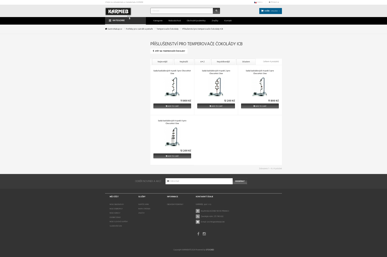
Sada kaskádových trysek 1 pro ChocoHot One (172, 72)
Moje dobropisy (116, 209)
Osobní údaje (115, 217)
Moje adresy (115, 213)
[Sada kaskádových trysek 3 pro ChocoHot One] (259, 86)
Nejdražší (184, 62)
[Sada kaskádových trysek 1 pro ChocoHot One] (172, 86)
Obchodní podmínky (175, 204)
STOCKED (210, 249)
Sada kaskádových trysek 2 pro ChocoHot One (216, 72)
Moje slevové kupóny (119, 221)
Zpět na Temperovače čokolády (169, 51)
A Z (202, 62)
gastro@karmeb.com (216, 222)
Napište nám (143, 204)
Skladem (246, 62)
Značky (141, 213)
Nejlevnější (162, 62)
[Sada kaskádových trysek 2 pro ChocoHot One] (216, 86)
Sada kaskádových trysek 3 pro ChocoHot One (260, 72)
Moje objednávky (117, 204)
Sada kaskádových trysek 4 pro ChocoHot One (172, 122)
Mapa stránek (144, 209)
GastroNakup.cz (114, 29)
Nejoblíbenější (223, 62)
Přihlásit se (274, 2)
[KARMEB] (118, 12)
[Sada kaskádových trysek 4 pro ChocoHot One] (172, 136)
